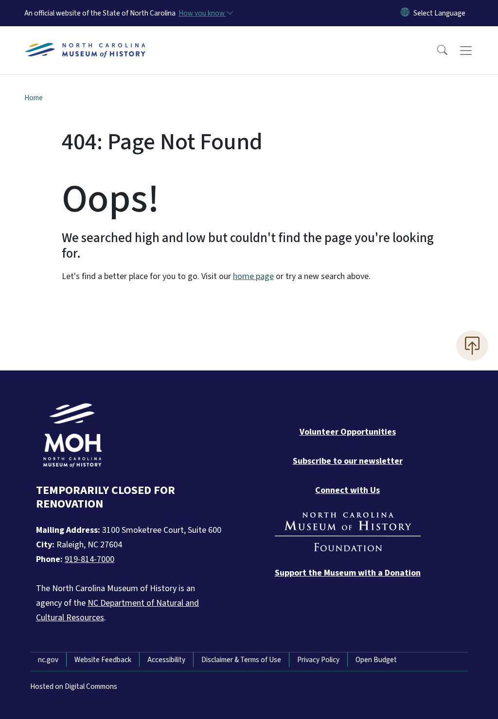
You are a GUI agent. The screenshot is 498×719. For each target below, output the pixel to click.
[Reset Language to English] (405, 13)
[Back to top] (472, 346)
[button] (435, 50)
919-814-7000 (89, 559)
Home (33, 97)
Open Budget (376, 659)
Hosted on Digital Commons (73, 686)
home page (253, 276)
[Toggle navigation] (475, 50)
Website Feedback (102, 659)
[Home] (85, 39)
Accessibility (166, 659)
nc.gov (48, 659)
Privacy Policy (318, 659)
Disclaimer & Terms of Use (241, 659)
